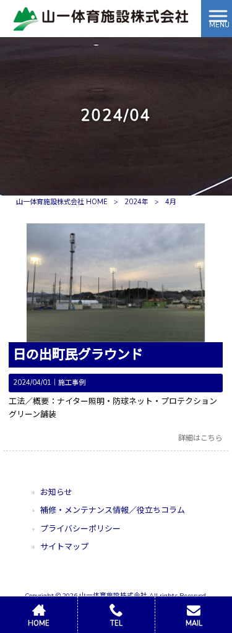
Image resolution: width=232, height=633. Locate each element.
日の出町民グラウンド (78, 354)
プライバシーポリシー (80, 529)
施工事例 (71, 382)
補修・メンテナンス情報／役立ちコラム (112, 510)
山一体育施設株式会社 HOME (62, 202)
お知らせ (56, 492)
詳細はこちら (200, 438)
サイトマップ (64, 547)
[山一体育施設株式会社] (101, 18)
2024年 (136, 202)
